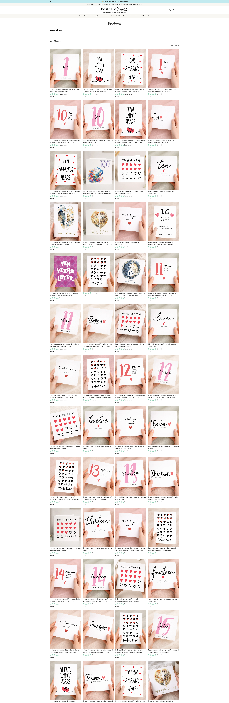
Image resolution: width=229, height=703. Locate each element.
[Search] (170, 10)
